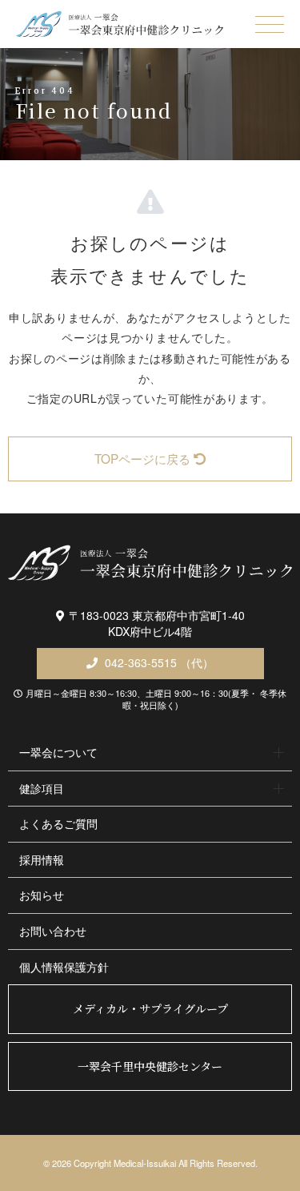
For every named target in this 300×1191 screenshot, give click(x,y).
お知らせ (41, 895)
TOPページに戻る (142, 458)
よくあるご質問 (58, 823)
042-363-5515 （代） (158, 662)
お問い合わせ (52, 931)
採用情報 (41, 859)
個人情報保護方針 (64, 967)
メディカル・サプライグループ (150, 1008)
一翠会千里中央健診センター (150, 1066)
